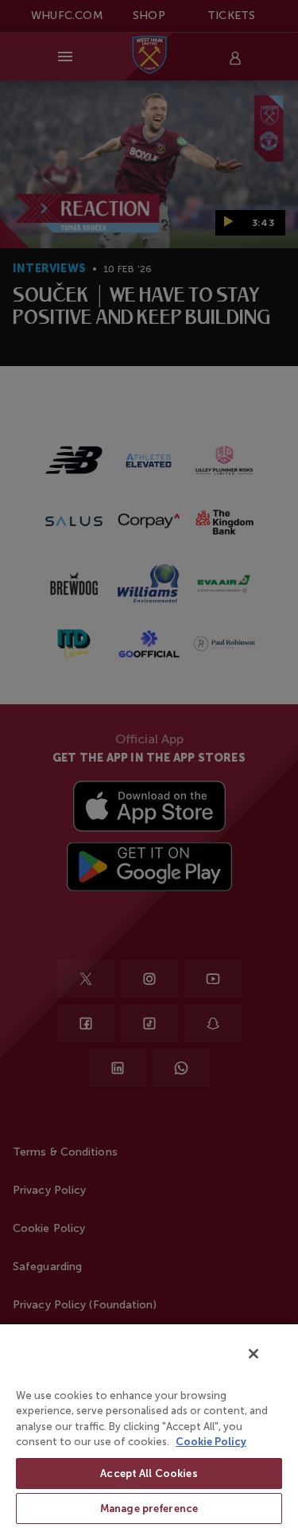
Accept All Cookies (148, 1473)
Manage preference (149, 1508)
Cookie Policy (211, 1442)
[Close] (253, 1353)
